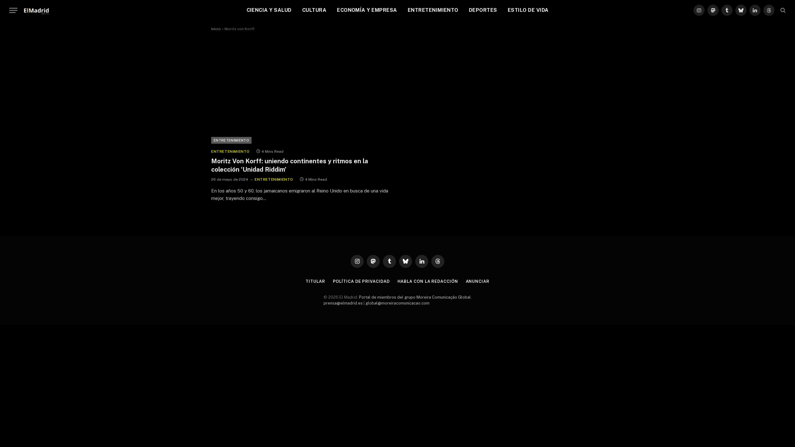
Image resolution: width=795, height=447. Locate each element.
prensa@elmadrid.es (343, 303)
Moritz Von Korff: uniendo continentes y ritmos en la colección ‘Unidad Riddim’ (289, 165)
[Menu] (13, 10)
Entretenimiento (433, 10)
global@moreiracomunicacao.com (397, 303)
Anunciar (477, 281)
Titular (315, 281)
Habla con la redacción (428, 281)
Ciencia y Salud (269, 10)
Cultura (314, 10)
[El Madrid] (36, 10)
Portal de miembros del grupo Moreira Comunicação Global (415, 297)
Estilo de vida (528, 10)
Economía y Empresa (367, 10)
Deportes (483, 10)
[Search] (782, 10)
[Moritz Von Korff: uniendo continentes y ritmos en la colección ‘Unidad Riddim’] (301, 92)
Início (216, 29)
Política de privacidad (361, 281)
